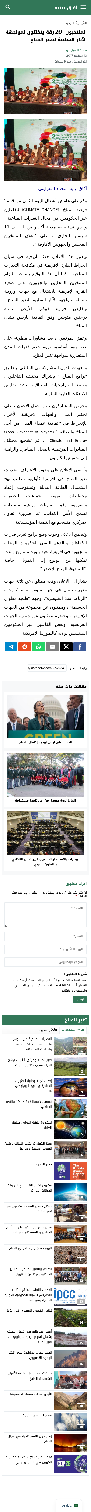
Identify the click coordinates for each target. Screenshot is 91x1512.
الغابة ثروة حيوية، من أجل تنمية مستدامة (45, 800)
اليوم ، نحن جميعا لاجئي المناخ (30, 1248)
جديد (68, 23)
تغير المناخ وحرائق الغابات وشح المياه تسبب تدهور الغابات (30, 1062)
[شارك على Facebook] (80, 647)
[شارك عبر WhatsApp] (38, 647)
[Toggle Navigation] (84, 8)
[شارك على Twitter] (66, 647)
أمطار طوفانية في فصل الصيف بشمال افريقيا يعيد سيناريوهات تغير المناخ (29, 1336)
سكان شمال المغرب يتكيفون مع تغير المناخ (29, 1209)
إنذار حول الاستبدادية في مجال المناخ (30, 1438)
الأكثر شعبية (48, 1030)
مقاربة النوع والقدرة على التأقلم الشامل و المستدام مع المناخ (29, 1229)
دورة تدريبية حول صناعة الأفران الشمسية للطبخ (30, 1376)
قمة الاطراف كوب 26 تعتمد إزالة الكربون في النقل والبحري (29, 1459)
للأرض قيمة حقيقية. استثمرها (31, 1394)
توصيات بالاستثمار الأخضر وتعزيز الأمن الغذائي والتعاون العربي (45, 861)
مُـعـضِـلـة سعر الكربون (37, 1415)
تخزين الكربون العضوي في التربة (29, 1310)
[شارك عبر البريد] (52, 647)
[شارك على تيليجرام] (11, 647)
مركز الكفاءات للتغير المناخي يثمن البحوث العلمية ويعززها (28, 1146)
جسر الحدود (44, 1164)
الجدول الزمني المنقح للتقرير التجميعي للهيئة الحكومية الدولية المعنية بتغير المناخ (28, 1295)
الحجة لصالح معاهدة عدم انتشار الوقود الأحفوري (29, 1355)
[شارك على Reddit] (25, 647)
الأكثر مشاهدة (73, 1030)
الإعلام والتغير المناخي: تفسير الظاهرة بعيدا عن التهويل (31, 1271)
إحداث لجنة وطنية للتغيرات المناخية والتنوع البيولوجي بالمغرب (33, 1086)
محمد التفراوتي (76, 50)
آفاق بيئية (65, 7)
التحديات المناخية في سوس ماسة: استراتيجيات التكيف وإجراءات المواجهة (32, 1044)
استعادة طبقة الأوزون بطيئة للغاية (32, 1125)
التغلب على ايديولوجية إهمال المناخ (45, 742)
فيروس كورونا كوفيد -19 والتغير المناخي (29, 1104)
